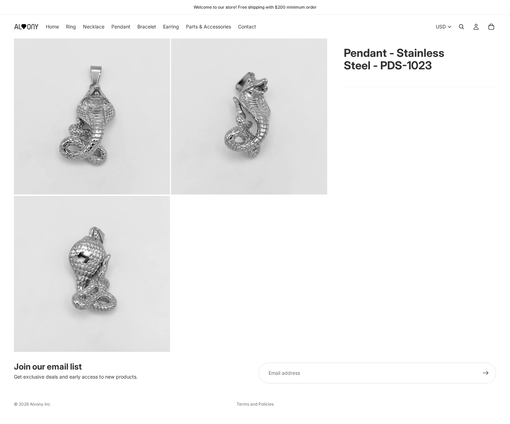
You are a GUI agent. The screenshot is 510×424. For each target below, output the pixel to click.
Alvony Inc (40, 404)
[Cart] (491, 26)
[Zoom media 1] (92, 116)
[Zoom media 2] (249, 116)
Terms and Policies (255, 404)
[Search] (461, 26)
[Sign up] (485, 373)
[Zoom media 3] (92, 274)
